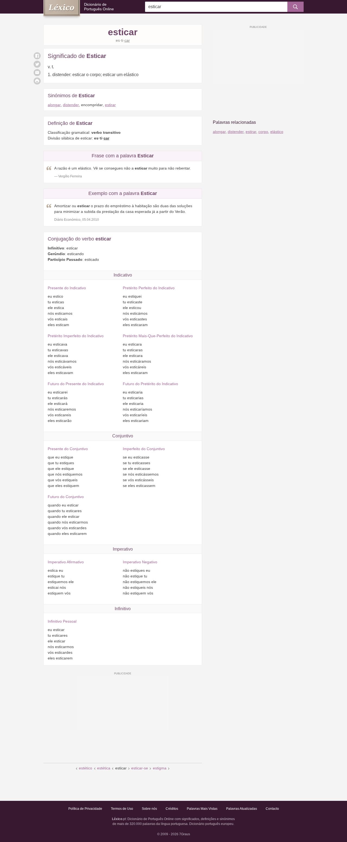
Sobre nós (149, 809)
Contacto (272, 809)
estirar (110, 105)
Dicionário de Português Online (99, 6)
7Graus (184, 834)
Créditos (172, 809)
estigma (159, 768)
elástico (276, 131)
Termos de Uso (122, 809)
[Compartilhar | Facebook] (37, 55)
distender (71, 105)
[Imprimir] (37, 80)
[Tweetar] (37, 64)
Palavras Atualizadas (241, 809)
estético (85, 768)
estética (103, 768)
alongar (54, 105)
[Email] (37, 72)
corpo (263, 131)
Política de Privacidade (85, 809)
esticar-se (139, 768)
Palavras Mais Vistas (202, 809)
